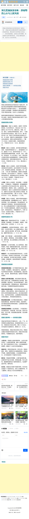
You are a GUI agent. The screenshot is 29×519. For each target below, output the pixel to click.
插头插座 (22, 5)
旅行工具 (16, 5)
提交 (25, 450)
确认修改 (26, 432)
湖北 (3, 17)
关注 (20, 22)
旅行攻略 (3, 5)
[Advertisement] (14, 56)
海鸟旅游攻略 (18, 508)
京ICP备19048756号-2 (14, 510)
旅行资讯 (9, 5)
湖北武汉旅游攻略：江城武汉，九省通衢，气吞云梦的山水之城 (21, 406)
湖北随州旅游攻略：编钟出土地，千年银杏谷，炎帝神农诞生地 (6, 387)
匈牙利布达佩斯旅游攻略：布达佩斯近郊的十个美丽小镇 (22, 387)
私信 (25, 22)
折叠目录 (12, 77)
